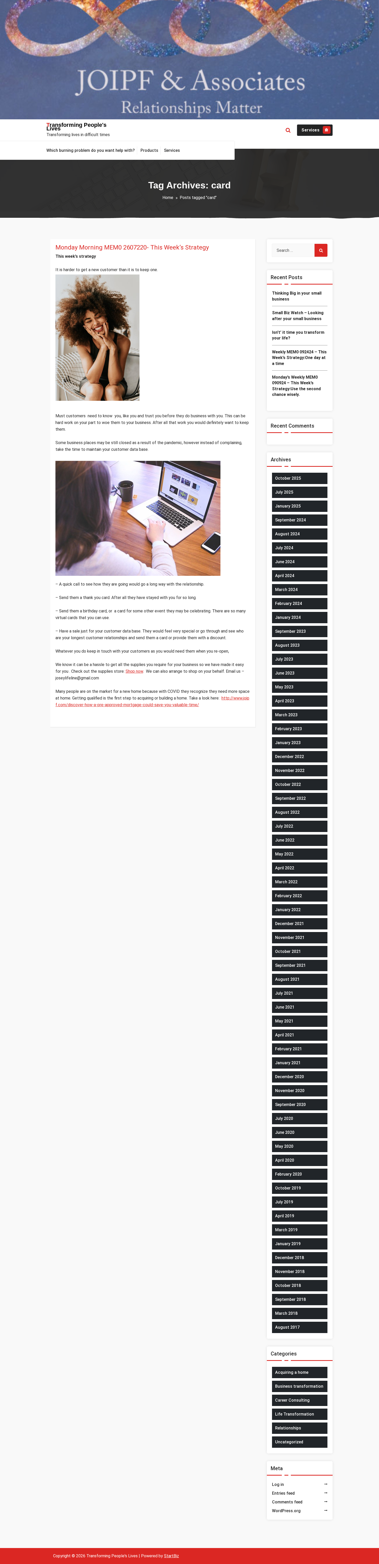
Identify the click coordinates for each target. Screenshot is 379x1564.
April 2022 (284, 868)
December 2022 (289, 756)
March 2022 (286, 881)
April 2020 (284, 1160)
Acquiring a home (291, 1372)
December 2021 (289, 923)
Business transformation (299, 1386)
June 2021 (284, 1007)
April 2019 (284, 1215)
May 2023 (284, 687)
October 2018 (288, 1285)
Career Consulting (292, 1400)
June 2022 (284, 840)
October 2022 (288, 784)
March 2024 (286, 589)
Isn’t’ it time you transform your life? (298, 335)
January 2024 (288, 617)
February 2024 (288, 603)
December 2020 (289, 1076)
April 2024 (284, 575)
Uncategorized (289, 1442)
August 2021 (287, 979)
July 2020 (284, 1118)
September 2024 (290, 520)
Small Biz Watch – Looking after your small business (298, 315)
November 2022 (289, 770)
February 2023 (288, 728)
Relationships (288, 1428)
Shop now (134, 671)
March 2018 (286, 1313)
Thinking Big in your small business (297, 296)
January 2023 (288, 742)
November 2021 (289, 937)
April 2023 (284, 700)
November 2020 (289, 1090)
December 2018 (289, 1257)
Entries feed (283, 1493)
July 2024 (284, 547)
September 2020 (290, 1104)
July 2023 (284, 659)
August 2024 (287, 533)
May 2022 (284, 854)
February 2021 (288, 1048)
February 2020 (288, 1174)
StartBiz (171, 1555)
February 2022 (288, 895)
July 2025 (284, 492)
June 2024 (284, 561)
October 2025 (288, 478)
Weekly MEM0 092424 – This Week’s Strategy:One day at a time (299, 358)
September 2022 (290, 798)
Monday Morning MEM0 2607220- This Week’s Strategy (132, 247)
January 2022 (288, 909)
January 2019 (288, 1243)
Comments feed (287, 1502)
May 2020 (284, 1146)
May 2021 (284, 1021)
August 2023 (287, 645)
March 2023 (286, 714)
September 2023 (290, 631)
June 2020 (284, 1132)
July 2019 (284, 1202)
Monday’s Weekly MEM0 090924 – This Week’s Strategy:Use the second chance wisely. (296, 386)
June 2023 (284, 673)
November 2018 (289, 1271)
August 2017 (287, 1327)
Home (167, 197)
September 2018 (290, 1299)
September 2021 (290, 965)
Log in (278, 1484)
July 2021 (284, 993)
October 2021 (288, 951)
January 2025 (288, 506)
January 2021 (288, 1062)
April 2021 (284, 1035)
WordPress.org (286, 1510)
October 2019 (288, 1188)
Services (310, 130)
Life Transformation (294, 1414)
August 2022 (287, 812)
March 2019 (286, 1229)
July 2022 (284, 826)
